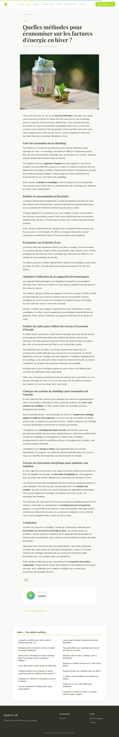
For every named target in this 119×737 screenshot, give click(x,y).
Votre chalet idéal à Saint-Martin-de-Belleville (37, 666)
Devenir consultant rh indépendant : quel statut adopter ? (35, 687)
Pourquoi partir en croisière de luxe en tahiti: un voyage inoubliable (36, 649)
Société (82, 4)
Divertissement (47, 4)
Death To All (10, 715)
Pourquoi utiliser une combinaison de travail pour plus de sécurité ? (81, 649)
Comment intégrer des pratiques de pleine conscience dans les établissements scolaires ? (37, 672)
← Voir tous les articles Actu (34, 611)
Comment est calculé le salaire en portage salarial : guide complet (80, 692)
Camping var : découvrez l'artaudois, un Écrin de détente (36, 679)
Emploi (59, 4)
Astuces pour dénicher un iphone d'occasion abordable (80, 641)
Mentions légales (96, 718)
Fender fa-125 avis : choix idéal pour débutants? (77, 685)
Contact (93, 722)
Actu (28, 4)
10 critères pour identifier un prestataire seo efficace (81, 677)
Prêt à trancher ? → (105, 4)
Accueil (21, 4)
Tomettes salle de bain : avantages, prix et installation (80, 656)
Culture (36, 4)
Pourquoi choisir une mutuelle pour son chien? (82, 671)
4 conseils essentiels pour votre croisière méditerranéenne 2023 (34, 641)
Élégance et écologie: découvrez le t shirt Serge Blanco (82, 664)
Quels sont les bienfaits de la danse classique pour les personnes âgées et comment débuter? (36, 658)
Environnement (70, 4)
